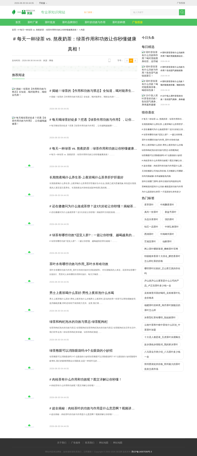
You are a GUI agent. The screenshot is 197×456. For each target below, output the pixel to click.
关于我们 (61, 442)
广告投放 (181, 3)
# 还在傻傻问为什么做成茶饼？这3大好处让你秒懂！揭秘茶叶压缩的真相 (93, 206)
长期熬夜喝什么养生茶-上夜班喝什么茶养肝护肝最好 (86, 177)
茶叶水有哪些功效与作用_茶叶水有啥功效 (78, 264)
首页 (18, 22)
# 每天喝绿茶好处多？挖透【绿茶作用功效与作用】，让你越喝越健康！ (93, 119)
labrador (138, 443)
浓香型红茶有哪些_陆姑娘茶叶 (160, 317)
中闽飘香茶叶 (167, 204)
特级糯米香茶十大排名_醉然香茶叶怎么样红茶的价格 (162, 258)
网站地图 (103, 442)
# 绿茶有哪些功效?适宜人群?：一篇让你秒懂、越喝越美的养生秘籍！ (93, 235)
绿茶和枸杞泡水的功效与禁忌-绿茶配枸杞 (78, 321)
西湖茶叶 (149, 234)
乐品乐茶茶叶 (151, 219)
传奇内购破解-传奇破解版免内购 (156, 176)
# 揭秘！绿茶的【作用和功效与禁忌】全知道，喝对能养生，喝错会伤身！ (93, 91)
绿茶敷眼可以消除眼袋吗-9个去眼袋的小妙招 (80, 350)
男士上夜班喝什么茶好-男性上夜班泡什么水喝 (81, 293)
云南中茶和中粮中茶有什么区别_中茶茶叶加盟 (162, 327)
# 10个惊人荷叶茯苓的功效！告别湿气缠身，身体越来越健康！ (173, 98)
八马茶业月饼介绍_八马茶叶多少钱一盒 (162, 354)
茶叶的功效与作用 (95, 22)
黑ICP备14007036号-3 (141, 452)
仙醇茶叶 (167, 241)
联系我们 (89, 442)
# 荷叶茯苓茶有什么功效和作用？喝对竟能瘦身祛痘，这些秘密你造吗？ (173, 54)
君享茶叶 (149, 204)
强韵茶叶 (169, 219)
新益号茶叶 (170, 212)
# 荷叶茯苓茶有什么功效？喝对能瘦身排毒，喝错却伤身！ (173, 83)
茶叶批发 (50, 22)
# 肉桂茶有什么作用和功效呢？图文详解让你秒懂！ (85, 379)
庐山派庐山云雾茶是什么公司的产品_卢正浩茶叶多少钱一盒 (161, 283)
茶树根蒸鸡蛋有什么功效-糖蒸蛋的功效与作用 (162, 186)
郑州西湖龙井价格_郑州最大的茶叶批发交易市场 (162, 366)
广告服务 (75, 442)
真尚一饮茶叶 (151, 212)
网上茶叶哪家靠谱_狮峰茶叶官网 (161, 249)
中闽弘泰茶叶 (172, 226)
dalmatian (129, 443)
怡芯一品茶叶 (151, 226)
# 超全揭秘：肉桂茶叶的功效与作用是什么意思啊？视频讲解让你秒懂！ (93, 408)
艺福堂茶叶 (150, 241)
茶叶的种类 (118, 22)
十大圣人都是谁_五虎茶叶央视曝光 (162, 337)
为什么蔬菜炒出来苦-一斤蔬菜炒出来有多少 (161, 192)
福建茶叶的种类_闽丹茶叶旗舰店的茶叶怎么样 (162, 307)
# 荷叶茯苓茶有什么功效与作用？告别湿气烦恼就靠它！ (172, 69)
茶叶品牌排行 (70, 22)
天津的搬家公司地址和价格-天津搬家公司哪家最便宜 (163, 171)
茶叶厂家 (33, 22)
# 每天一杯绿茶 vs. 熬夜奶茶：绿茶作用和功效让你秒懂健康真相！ (48, 30)
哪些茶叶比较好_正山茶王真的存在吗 (162, 271)
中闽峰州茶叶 (167, 234)
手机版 (42, 3)
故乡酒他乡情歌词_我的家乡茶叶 (161, 344)
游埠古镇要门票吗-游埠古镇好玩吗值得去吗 (161, 181)
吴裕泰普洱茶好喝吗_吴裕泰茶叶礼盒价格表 (162, 295)
